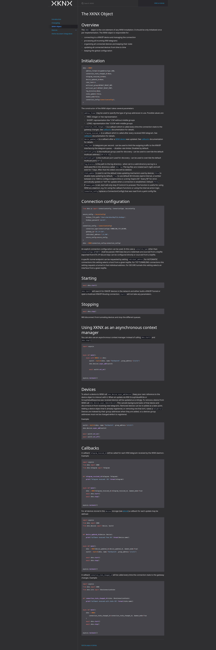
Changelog (56, 23)
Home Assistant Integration (62, 34)
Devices (54, 30)
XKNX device (120, 139)
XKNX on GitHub (159, 3)
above (125, 511)
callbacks (107, 129)
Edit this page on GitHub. (89, 645)
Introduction (56, 19)
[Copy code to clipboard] (162, 67)
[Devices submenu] (76, 30)
